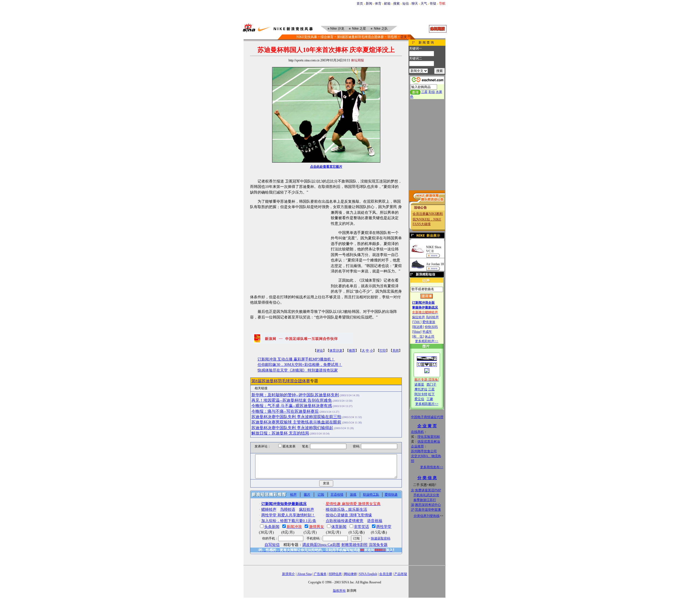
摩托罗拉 (420, 389)
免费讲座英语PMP (428, 490)
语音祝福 (374, 521)
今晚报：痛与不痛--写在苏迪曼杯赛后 (285, 411)
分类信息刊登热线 (427, 516)
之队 (381, 28)
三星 (424, 92)
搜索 (396, 3)
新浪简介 (288, 574)
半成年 (427, 332)
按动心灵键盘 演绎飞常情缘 (349, 515)
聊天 (415, 3)
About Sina (304, 574)
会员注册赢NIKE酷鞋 (428, 214)
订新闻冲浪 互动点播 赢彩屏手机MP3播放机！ (296, 359)
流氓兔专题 (378, 545)
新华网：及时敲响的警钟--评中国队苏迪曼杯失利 (295, 395)
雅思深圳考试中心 (428, 505)
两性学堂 (383, 527)
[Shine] (416, 332)
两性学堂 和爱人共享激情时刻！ (288, 515)
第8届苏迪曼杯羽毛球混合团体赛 (360, 37)
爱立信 (419, 399)
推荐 (352, 350)
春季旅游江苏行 (424, 500)
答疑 (433, 3)
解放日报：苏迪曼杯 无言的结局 (280, 433)
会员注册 (385, 574)
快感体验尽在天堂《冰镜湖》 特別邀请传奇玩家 (298, 370)
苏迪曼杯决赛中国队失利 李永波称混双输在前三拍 (296, 417)
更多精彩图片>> (426, 404)
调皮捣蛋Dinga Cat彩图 (321, 545)
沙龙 (337, 28)
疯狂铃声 (418, 317)
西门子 (431, 384)
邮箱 (387, 3)
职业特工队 (371, 494)
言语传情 (337, 494)
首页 (360, 3)
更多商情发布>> (431, 467)
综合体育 (327, 37)
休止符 (429, 336)
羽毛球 (392, 37)
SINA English (368, 574)
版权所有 (339, 591)
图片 (307, 494)
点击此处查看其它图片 (326, 167)
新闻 (369, 3)
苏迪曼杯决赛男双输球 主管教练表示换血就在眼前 (296, 422)
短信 (405, 3)
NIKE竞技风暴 (306, 37)
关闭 (395, 350)
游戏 (353, 494)
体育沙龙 (335, 350)
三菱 (430, 399)
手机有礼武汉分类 (426, 495)
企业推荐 (417, 446)
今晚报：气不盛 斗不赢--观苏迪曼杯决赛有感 (291, 406)
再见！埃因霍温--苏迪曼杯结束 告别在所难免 (291, 400)
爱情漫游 (428, 322)
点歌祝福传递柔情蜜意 (344, 521)
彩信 (431, 92)
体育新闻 (338, 527)
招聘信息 (335, 574)
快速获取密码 (380, 538)
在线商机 (417, 432)
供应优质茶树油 (428, 441)
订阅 (321, 494)
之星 (359, 28)
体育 (378, 3)
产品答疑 (400, 574)
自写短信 (272, 545)
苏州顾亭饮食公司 (424, 451)
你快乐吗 (431, 327)
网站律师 (350, 574)
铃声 (293, 494)
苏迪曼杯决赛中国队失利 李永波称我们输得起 (292, 428)
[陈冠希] (418, 327)
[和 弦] (418, 336)
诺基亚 (419, 384)
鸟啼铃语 (287, 509)
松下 (431, 394)
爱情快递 (391, 494)
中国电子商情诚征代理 (427, 417)
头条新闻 (271, 527)
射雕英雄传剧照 (354, 545)
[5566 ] (416, 322)
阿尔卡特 (420, 394)
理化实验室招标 (428, 437)
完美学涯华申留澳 (428, 510)
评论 (320, 350)
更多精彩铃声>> (426, 341)
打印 (382, 350)
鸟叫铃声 (432, 317)
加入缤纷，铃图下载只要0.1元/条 (288, 521)
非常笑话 (361, 527)
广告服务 (320, 574)
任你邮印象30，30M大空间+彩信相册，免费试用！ (300, 365)
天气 (424, 3)
